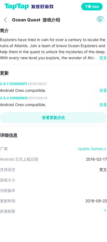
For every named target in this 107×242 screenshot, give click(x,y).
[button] (100, 20)
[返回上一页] (5, 20)
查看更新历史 (53, 117)
